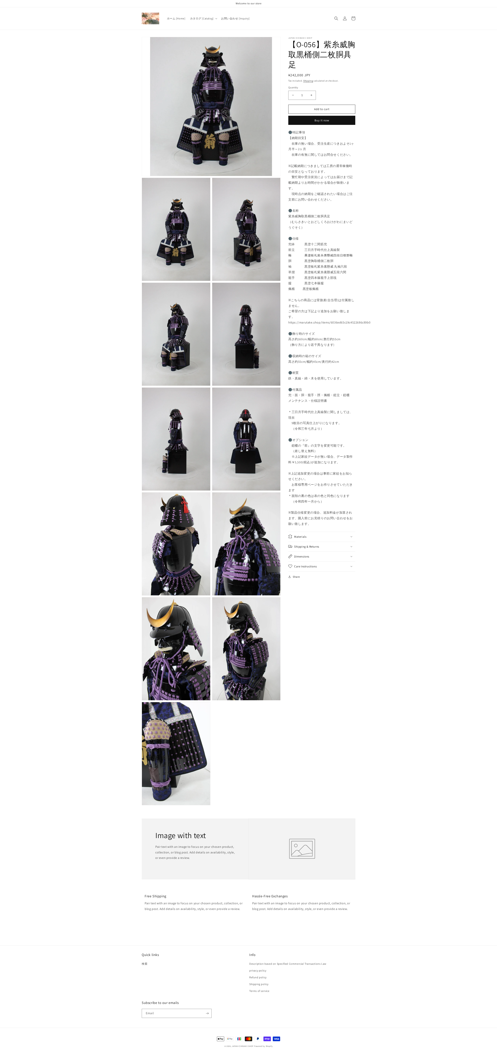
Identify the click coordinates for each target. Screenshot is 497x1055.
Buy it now (322, 120)
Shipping (308, 80)
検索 (144, 963)
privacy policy (257, 970)
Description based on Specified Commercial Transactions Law (287, 963)
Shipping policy (258, 984)
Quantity (293, 87)
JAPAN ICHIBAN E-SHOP (243, 1046)
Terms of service (259, 991)
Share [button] (296, 576)
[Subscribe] (207, 1013)
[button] (203, 18)
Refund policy (258, 977)
